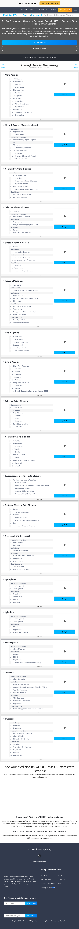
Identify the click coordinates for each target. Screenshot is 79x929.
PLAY (65, 95)
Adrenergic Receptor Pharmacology (60, 15)
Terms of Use (55, 921)
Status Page (63, 921)
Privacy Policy (46, 921)
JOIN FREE (65, 10)
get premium (39, 42)
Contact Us (62, 879)
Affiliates (61, 875)
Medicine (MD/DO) (11, 15)
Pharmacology (37, 15)
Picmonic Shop (46, 879)
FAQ (59, 883)
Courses (26, 15)
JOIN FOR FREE (39, 48)
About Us (44, 875)
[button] (39, 797)
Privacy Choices (46, 888)
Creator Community (48, 883)
